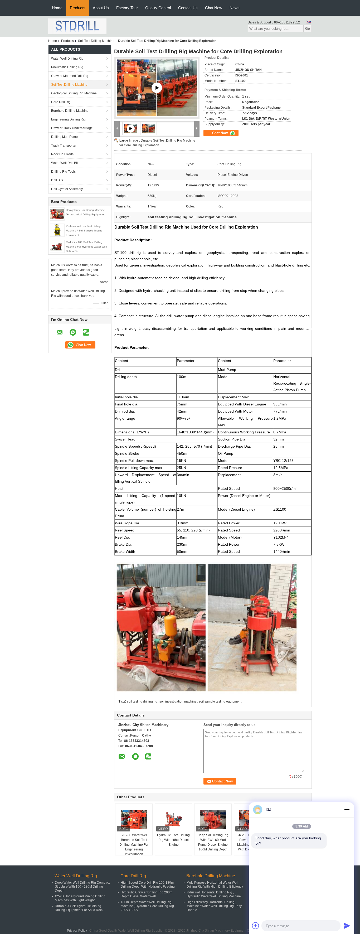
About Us (101, 8)
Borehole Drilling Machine (70, 111)
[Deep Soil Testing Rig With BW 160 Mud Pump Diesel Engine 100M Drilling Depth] (212, 819)
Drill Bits (57, 180)
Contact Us (188, 8)
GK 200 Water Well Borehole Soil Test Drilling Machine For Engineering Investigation (133, 844)
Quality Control (158, 8)
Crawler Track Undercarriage (72, 128)
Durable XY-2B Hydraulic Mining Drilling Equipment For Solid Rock (79, 908)
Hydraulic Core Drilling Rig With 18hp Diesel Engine (173, 839)
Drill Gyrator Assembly (67, 189)
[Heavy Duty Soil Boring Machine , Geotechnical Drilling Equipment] (57, 214)
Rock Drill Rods (62, 154)
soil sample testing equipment (220, 701)
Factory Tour (127, 8)
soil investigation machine (178, 701)
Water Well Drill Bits (65, 163)
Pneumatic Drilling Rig (67, 67)
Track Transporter (63, 145)
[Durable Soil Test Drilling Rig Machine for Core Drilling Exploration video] (157, 88)
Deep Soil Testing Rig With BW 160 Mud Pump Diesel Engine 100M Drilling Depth (212, 842)
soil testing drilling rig (142, 701)
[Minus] (347, 809)
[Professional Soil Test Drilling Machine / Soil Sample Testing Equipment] (57, 230)
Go (307, 29)
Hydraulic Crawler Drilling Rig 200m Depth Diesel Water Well (146, 894)
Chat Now (213, 8)
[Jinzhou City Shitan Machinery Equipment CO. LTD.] (77, 26)
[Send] (347, 925)
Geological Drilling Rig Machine (74, 93)
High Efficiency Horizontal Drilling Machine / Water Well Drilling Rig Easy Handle (214, 906)
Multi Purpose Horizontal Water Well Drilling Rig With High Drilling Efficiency (215, 884)
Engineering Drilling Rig (68, 119)
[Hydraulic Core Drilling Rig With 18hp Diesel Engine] (173, 819)
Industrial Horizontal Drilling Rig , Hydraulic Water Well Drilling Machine (214, 894)
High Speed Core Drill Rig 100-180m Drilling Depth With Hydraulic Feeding (148, 884)
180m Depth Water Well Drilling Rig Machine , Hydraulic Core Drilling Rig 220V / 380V (147, 906)
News (235, 8)
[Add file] (255, 925)
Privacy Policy (77, 930)
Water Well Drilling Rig (67, 58)
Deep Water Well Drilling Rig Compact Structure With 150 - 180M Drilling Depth (82, 886)
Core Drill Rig (61, 102)
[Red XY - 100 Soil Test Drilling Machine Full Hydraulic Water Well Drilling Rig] (57, 246)
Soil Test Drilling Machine (96, 41)
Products (77, 8)
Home (57, 8)
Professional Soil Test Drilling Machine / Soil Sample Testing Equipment (84, 230)
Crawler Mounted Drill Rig (69, 76)
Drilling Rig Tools (63, 171)
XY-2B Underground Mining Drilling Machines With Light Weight (80, 898)
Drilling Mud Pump (64, 137)
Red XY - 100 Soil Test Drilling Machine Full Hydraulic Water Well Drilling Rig (86, 247)
